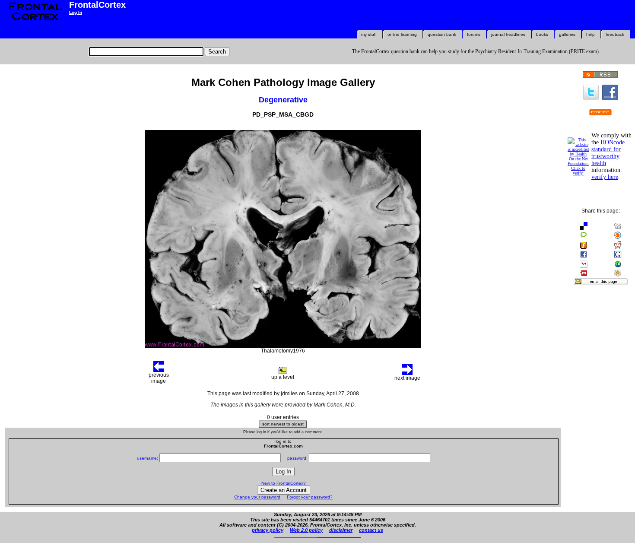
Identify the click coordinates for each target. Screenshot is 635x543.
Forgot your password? (310, 497)
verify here (604, 177)
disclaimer (340, 530)
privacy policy (267, 530)
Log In (75, 12)
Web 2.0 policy (306, 530)
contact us (371, 530)
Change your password (257, 497)
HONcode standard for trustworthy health (608, 152)
